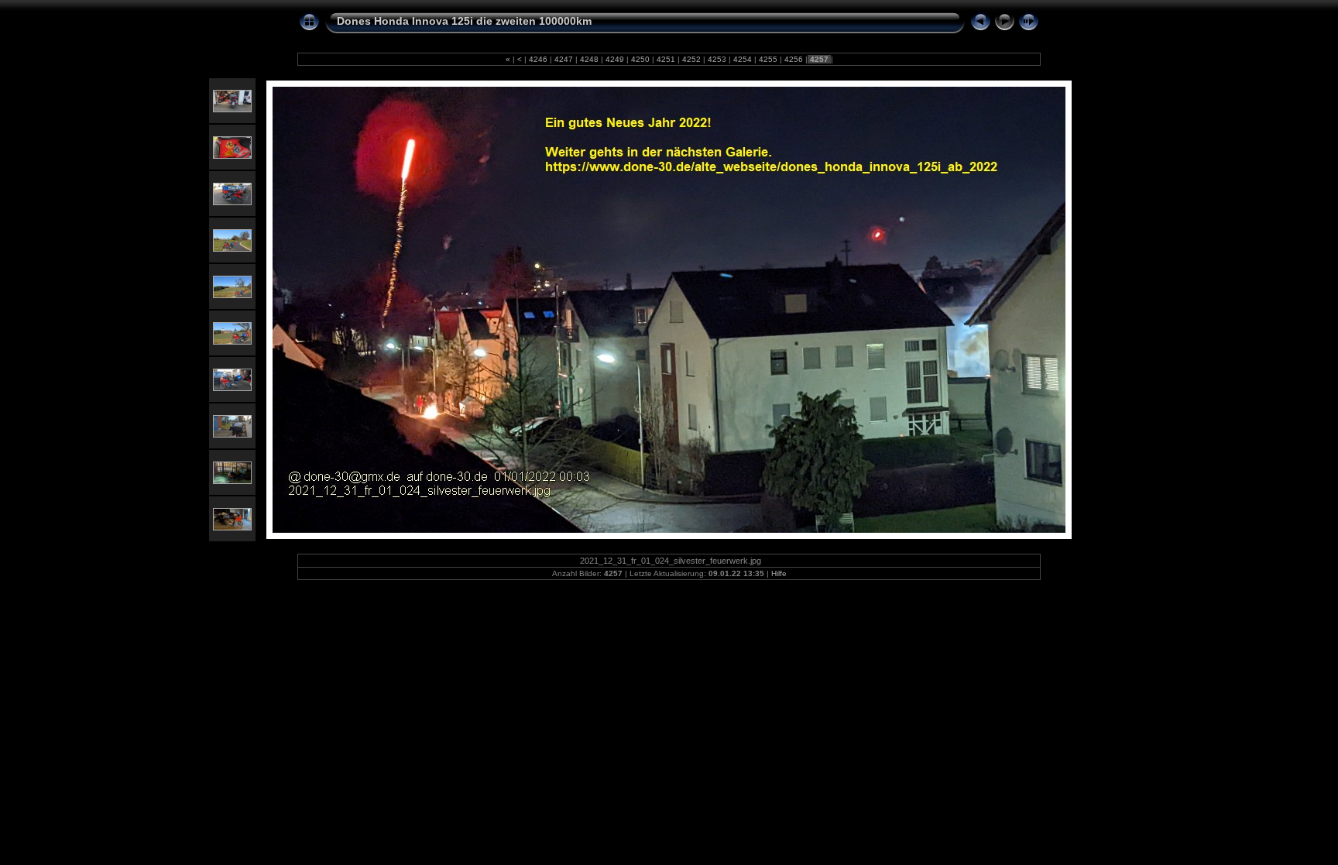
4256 (793, 59)
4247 (563, 59)
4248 (589, 59)
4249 (614, 59)
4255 (768, 59)
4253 (717, 59)
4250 (640, 59)
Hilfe (779, 573)
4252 (691, 59)
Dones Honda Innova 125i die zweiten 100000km (464, 21)
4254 (742, 59)
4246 (538, 59)
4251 (666, 59)
